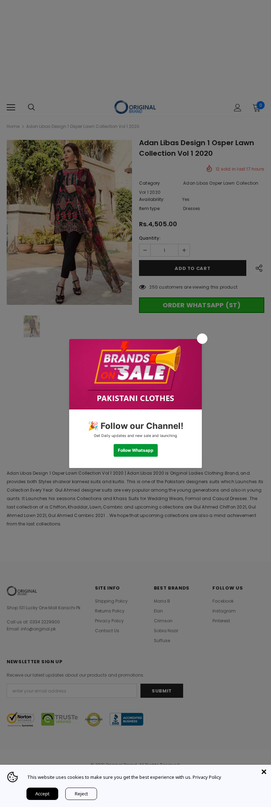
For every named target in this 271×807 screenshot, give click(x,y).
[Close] (263, 771)
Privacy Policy (207, 777)
